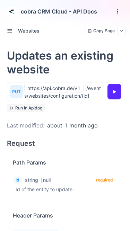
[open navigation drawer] (117, 11)
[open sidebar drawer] (9, 30)
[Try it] (114, 91)
